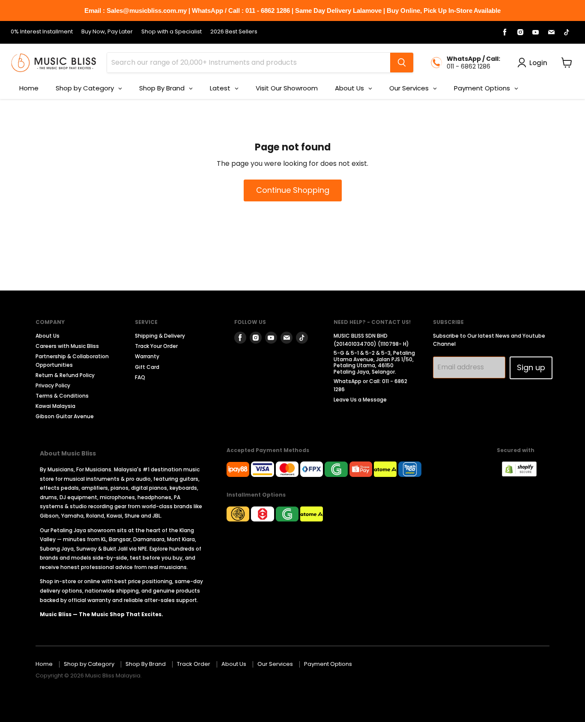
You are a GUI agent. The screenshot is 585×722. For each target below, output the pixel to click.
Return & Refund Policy (65, 375)
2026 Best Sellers (233, 32)
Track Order (193, 664)
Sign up (531, 367)
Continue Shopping (292, 190)
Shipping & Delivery (160, 335)
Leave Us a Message (360, 399)
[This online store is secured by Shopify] (523, 474)
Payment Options (328, 664)
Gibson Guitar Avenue (65, 416)
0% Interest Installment (42, 32)
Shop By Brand (145, 664)
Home (44, 664)
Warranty (147, 356)
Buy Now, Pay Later (107, 32)
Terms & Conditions (62, 395)
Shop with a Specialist (171, 32)
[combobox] (248, 62)
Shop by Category (89, 664)
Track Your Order (156, 346)
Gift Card (147, 367)
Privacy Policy (53, 385)
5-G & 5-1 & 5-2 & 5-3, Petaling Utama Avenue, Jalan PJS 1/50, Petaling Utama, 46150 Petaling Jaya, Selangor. (374, 362)
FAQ (140, 377)
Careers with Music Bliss (67, 346)
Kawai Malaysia (55, 406)
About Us (48, 335)
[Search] (401, 62)
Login (538, 62)
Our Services (275, 664)
